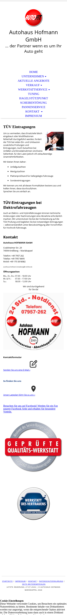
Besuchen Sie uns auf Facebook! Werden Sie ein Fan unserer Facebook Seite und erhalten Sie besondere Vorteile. (30, 408)
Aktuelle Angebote (33, 80)
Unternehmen (33, 76)
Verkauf (33, 85)
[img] (33, 17)
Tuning (33, 94)
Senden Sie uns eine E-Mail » (16, 369)
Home (33, 72)
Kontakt (32, 111)
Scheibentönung (33, 102)
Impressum (33, 115)
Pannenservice (33, 107)
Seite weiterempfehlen (34, 584)
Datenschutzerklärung (51, 581)
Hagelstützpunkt (33, 98)
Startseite (7, 581)
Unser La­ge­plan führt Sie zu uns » (19, 394)
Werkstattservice (32, 89)
